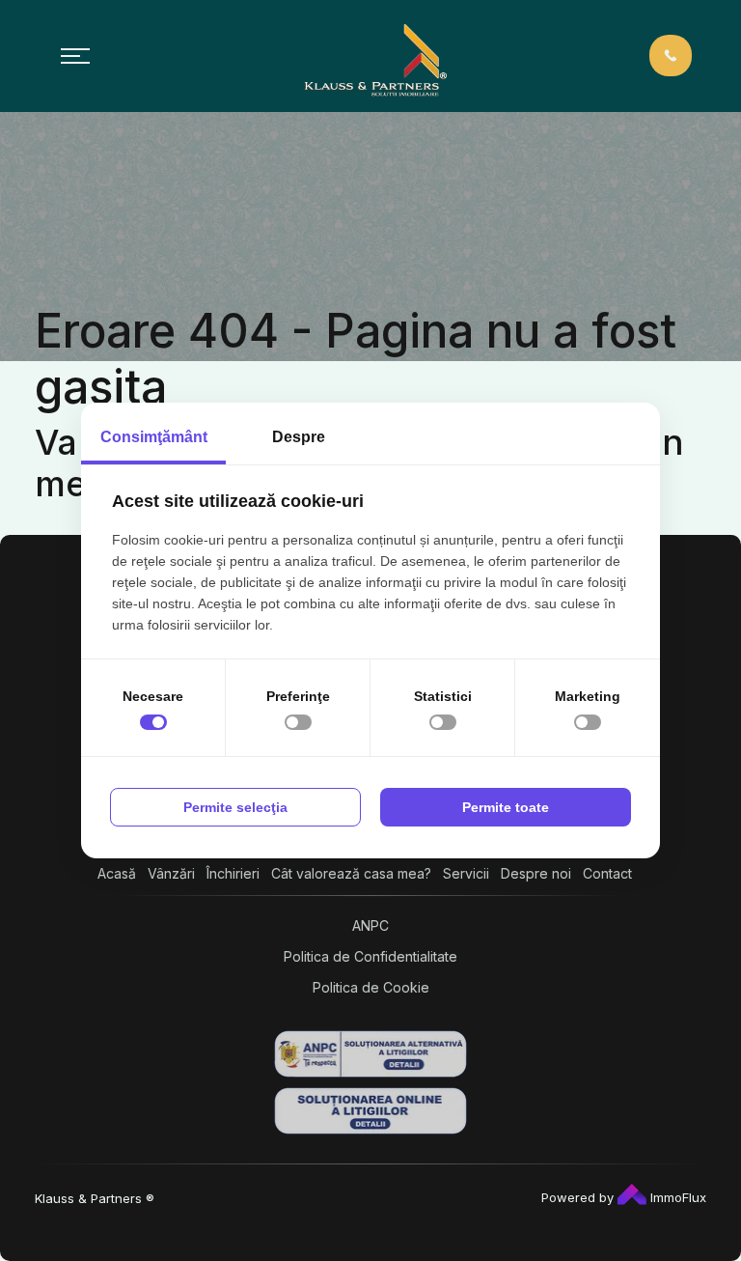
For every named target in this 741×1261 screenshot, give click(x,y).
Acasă (116, 873)
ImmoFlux (676, 1197)
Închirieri (233, 873)
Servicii (466, 873)
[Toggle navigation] (75, 56)
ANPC (370, 925)
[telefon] (670, 54)
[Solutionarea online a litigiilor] (370, 1111)
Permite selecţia (235, 807)
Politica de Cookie (371, 987)
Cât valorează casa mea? (351, 873)
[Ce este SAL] (370, 1054)
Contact (607, 873)
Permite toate (505, 807)
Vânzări (171, 873)
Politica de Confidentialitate (370, 956)
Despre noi (536, 873)
